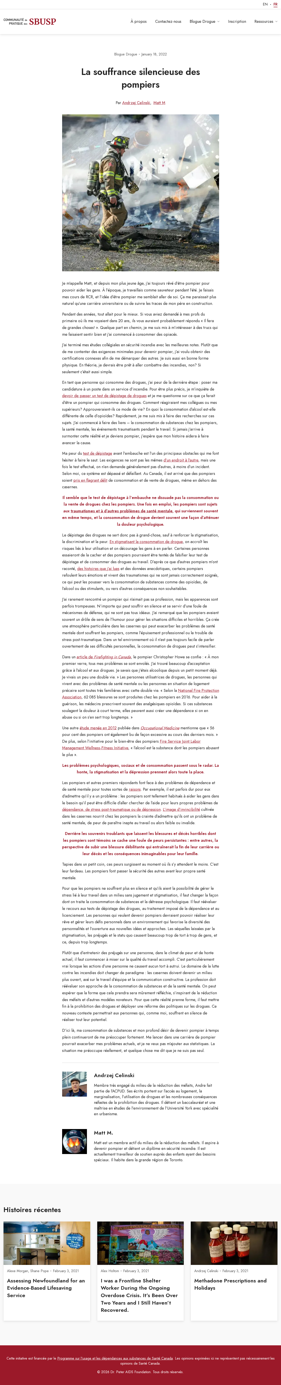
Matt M (159, 103)
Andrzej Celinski (136, 103)
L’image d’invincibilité (181, 809)
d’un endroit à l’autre (181, 460)
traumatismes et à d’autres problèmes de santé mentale (121, 511)
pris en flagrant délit (90, 480)
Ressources (263, 21)
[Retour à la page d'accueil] (30, 22)
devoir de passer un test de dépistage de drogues (104, 396)
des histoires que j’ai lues (98, 569)
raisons (135, 789)
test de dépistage (97, 453)
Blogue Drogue (202, 21)
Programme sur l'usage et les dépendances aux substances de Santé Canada (115, 1358)
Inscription (237, 21)
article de (104, 657)
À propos (139, 21)
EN (265, 4)
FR (275, 4)
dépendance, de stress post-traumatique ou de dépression (111, 809)
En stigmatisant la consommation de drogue (146, 542)
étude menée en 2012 (98, 728)
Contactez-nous (168, 21)
